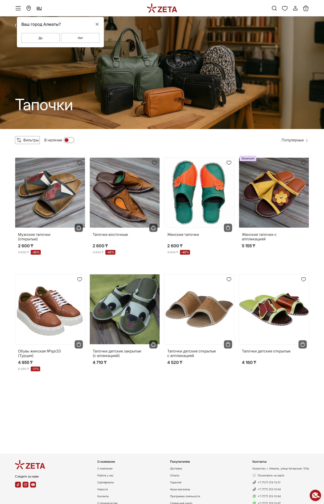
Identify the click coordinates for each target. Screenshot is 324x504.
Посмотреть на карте (271, 475)
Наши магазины (180, 489)
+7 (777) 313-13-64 (269, 489)
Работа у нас (105, 475)
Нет (80, 38)
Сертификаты (105, 482)
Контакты (103, 496)
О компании (104, 468)
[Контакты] (315, 495)
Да (40, 38)
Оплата (174, 475)
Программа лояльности (185, 496)
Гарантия (176, 482)
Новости (102, 489)
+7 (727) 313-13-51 (269, 482)
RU (39, 8)
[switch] (69, 140)
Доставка (176, 468)
